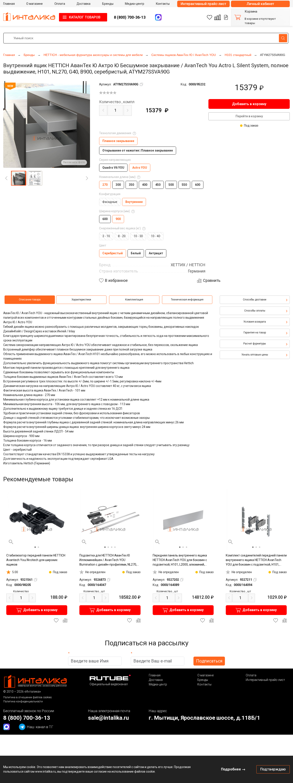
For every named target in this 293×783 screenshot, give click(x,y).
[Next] (87, 178)
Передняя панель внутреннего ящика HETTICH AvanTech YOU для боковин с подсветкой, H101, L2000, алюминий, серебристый (180, 560)
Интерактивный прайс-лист (203, 4)
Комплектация (134, 299)
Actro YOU (139, 167)
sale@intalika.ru (108, 717)
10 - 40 (155, 236)
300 (118, 184)
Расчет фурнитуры (254, 343)
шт (94, 591)
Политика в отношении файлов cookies (27, 697)
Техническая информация (187, 299)
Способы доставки (254, 299)
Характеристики (81, 299)
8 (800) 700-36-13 (130, 17)
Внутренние (134, 202)
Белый (136, 253)
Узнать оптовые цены (254, 354)
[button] (18, 178)
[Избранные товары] (209, 17)
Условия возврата (254, 321)
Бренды (202, 680)
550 (184, 184)
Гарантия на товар (255, 332)
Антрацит (156, 253)
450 (157, 184)
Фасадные (109, 202)
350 (131, 184)
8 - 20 (122, 236)
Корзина (251, 11)
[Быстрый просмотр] (11, 542)
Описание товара (30, 299)
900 (118, 219)
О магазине (205, 675)
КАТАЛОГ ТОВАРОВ (84, 17)
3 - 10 (106, 236)
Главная (154, 675)
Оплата (251, 675)
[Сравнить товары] (217, 17)
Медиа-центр (158, 684)
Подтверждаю (273, 769)
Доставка (156, 680)
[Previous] (6, 178)
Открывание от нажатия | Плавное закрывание (137, 150)
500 (171, 184)
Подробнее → (233, 769)
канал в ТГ (40, 727)
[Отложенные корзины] (226, 17)
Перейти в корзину (249, 116)
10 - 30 (138, 236)
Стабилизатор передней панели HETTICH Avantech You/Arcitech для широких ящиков (35, 560)
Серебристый (112, 253)
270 (105, 184)
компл (116, 102)
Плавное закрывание (118, 141)
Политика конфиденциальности (23, 701)
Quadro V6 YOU (113, 167)
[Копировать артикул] (141, 84)
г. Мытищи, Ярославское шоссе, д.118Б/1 (204, 717)
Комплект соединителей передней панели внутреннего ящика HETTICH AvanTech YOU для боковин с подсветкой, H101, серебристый (256, 560)
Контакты (204, 684)
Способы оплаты (254, 310)
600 (197, 184)
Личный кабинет (260, 4)
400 (144, 184)
